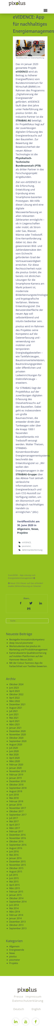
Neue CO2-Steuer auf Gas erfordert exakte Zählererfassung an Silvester (25, 584)
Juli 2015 (13, 874)
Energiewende (16, 949)
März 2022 (14, 701)
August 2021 (15, 707)
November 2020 (17, 734)
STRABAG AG (23, 120)
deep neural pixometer (21, 642)
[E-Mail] (28, 608)
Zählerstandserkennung (32, 550)
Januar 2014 (15, 918)
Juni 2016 (14, 851)
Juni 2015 (14, 878)
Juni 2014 (14, 904)
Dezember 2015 (17, 861)
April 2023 (14, 691)
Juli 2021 (13, 711)
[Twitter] (30, 603)
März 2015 (14, 888)
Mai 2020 (14, 754)
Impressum (33, 996)
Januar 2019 (15, 777)
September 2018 (17, 787)
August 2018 (15, 791)
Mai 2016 (14, 854)
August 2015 (15, 871)
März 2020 (14, 761)
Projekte (22, 532)
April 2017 (14, 824)
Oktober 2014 (16, 898)
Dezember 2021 (17, 704)
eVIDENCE (22, 71)
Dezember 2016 (17, 834)
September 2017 (17, 814)
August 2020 (15, 744)
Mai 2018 (14, 798)
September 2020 (17, 741)
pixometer (26, 546)
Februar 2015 (16, 891)
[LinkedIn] (40, 603)
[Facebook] (20, 603)
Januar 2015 (15, 894)
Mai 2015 (14, 881)
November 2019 (17, 771)
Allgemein (23, 529)
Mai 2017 (14, 821)
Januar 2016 (15, 858)
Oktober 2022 (16, 694)
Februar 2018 (16, 801)
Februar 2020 (16, 764)
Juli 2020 (13, 747)
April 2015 (14, 884)
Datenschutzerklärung (27, 1001)
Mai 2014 (14, 908)
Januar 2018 (15, 804)
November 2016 (17, 838)
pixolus (13, 956)
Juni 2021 (14, 714)
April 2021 (14, 721)
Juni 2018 (14, 794)
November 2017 (17, 808)
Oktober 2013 (16, 925)
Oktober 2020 (16, 737)
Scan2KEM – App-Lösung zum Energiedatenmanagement (21, 576)
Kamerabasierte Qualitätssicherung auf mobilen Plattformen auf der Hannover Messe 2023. (27, 656)
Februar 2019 (16, 774)
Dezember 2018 (17, 781)
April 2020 (14, 757)
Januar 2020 (15, 767)
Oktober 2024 (16, 684)
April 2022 (14, 697)
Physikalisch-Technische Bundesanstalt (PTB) (28, 161)
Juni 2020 (14, 751)
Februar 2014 (16, 915)
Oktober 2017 (16, 811)
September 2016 (17, 844)
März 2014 (14, 911)
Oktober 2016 (16, 841)
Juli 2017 (13, 818)
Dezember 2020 (17, 731)
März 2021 (14, 724)
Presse (19, 996)
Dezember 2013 (17, 921)
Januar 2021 (15, 727)
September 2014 (17, 901)
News (34, 529)
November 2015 (17, 864)
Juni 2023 (14, 687)
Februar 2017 (16, 831)
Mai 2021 (14, 717)
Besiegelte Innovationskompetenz (26, 639)
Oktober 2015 (16, 868)
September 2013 (17, 928)
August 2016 (15, 848)
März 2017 (14, 828)
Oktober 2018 (16, 784)
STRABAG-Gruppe (26, 474)
